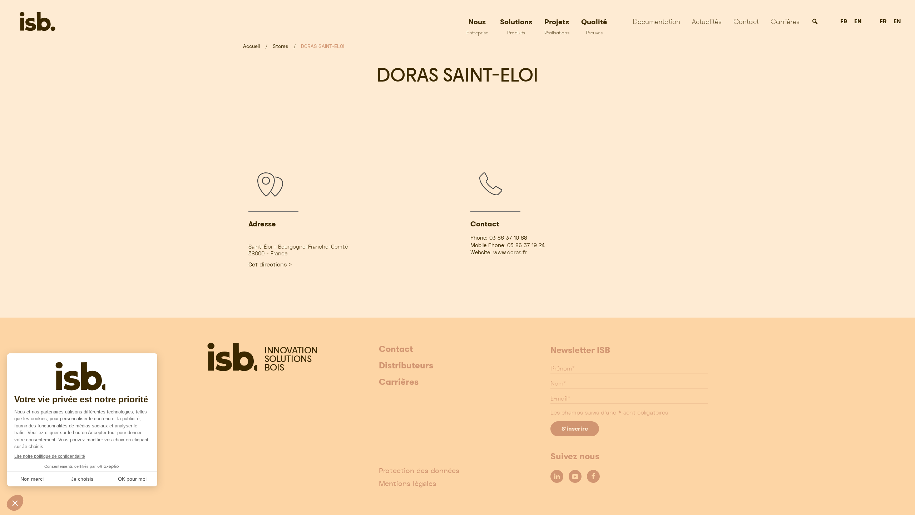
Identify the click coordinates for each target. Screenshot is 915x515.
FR (843, 21)
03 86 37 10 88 (508, 237)
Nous (477, 26)
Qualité (594, 26)
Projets (556, 26)
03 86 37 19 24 (526, 245)
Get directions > (270, 264)
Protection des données (419, 470)
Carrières (785, 21)
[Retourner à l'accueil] (60, 21)
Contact (746, 21)
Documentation (656, 21)
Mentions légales (407, 483)
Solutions (516, 26)
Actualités (707, 21)
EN (857, 21)
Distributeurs (406, 366)
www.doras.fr (510, 252)
